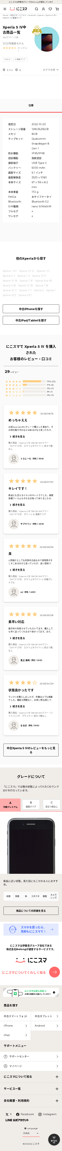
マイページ (15, 1066)
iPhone (8, 1025)
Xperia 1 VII (10, 271)
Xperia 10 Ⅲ (25, 285)
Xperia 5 (39, 290)
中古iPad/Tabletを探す (31, 320)
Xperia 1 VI (43, 271)
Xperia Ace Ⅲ (43, 280)
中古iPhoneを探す (31, 309)
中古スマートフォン (18, 15)
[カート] (57, 9)
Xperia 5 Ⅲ (9, 285)
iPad (6, 1035)
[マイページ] (43, 9)
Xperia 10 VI (26, 271)
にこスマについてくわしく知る (24, 972)
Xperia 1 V (24, 275)
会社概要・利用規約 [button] (16, 1100)
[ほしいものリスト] (50, 9)
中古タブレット (43, 1016)
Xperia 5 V (9, 275)
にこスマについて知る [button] (18, 1076)
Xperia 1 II (25, 290)
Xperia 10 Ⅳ (10, 280)
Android (32, 15)
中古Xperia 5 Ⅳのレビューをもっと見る (31, 750)
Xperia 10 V (39, 275)
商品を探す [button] (11, 1005)
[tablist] (31, 896)
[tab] (8, 896)
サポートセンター (19, 1056)
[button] (16, 49)
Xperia (41, 15)
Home (5, 15)
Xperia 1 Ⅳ (26, 280)
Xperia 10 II (10, 290)
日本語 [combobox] (26, 1133)
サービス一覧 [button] (12, 1088)
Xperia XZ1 (25, 295)
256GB (6, 18)
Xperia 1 (51, 290)
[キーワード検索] (36, 9)
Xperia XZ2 (9, 295)
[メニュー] (5, 9)
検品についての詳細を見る (31, 910)
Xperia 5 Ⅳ (51, 15)
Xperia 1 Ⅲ (41, 285)
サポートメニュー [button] (15, 1045)
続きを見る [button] (19, 436)
